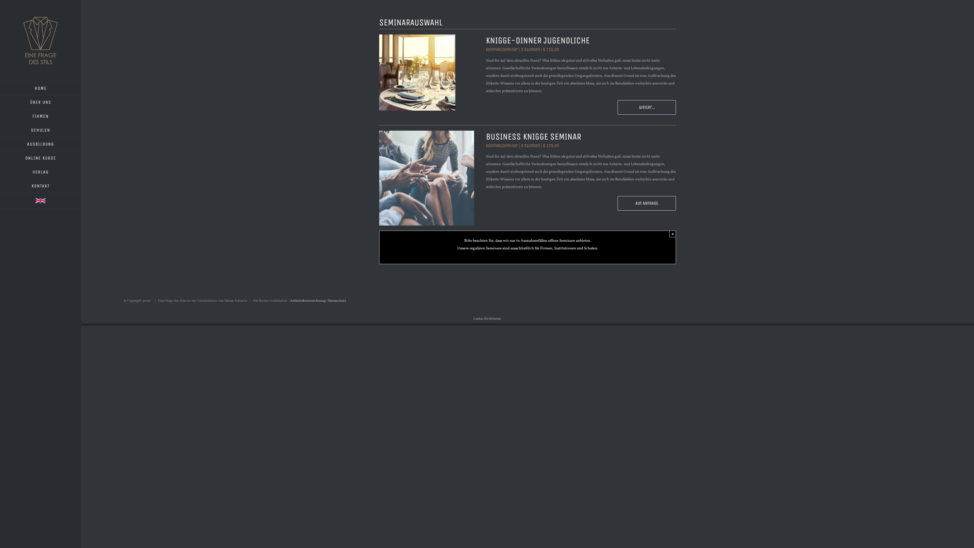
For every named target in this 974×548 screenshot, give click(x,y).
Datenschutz (337, 301)
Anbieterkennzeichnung (308, 301)
